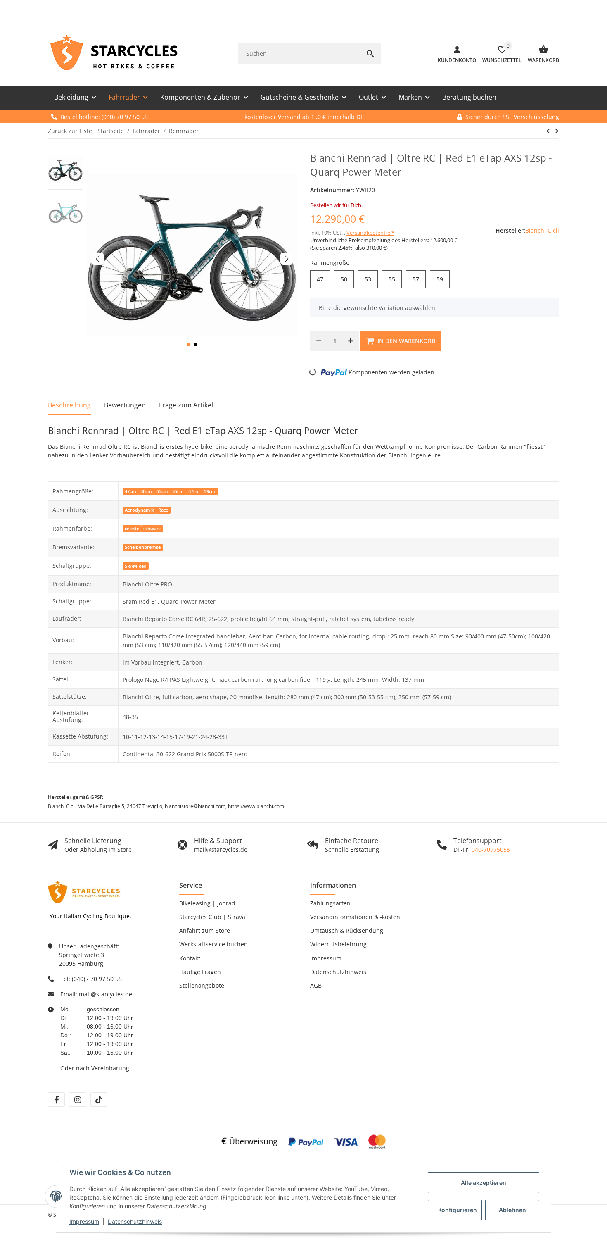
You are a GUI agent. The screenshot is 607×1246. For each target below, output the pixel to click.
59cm (210, 491)
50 (347, 279)
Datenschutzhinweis (135, 1221)
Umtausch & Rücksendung (346, 930)
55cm (178, 491)
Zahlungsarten (330, 903)
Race (163, 510)
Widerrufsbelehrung (338, 944)
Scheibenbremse (143, 547)
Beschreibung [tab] (69, 405)
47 (323, 279)
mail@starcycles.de (105, 994)
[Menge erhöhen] (350, 341)
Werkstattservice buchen (213, 944)
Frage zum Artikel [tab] (186, 405)
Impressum (84, 1221)
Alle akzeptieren (483, 1182)
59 (443, 279)
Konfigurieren (457, 1209)
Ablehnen (512, 1209)
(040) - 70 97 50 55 (97, 979)
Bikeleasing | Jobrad (207, 903)
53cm (162, 491)
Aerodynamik (139, 510)
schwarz (152, 528)
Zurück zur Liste (70, 131)
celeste (132, 528)
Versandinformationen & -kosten (355, 917)
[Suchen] (370, 53)
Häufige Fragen (200, 972)
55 (395, 279)
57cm (194, 491)
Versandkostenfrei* (370, 232)
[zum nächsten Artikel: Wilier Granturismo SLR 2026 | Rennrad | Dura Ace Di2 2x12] (548, 131)
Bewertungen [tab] (125, 405)
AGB (316, 985)
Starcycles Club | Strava (212, 917)
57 (419, 279)
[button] (188, 344)
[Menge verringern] (318, 341)
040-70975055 (491, 849)
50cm (146, 491)
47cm (130, 491)
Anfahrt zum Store (204, 930)
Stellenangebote (201, 985)
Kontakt (189, 958)
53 (371, 279)
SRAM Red (136, 566)
